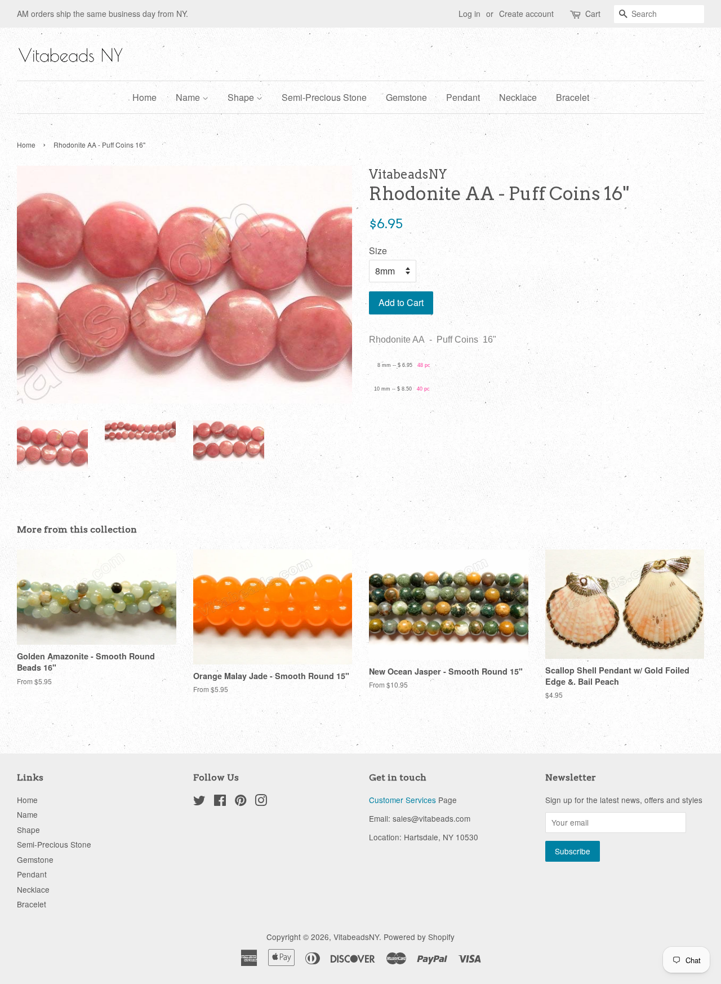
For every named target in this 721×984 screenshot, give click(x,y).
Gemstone (406, 97)
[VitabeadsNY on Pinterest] (240, 802)
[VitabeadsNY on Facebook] (219, 802)
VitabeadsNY (356, 936)
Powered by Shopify (419, 936)
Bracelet (572, 97)
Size (378, 250)
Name (189, 97)
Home (144, 97)
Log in (469, 13)
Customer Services (402, 799)
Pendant (463, 97)
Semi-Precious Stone (324, 97)
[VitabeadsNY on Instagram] (261, 802)
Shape (242, 97)
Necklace (518, 97)
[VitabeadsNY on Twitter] (199, 802)
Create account (526, 13)
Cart (592, 13)
